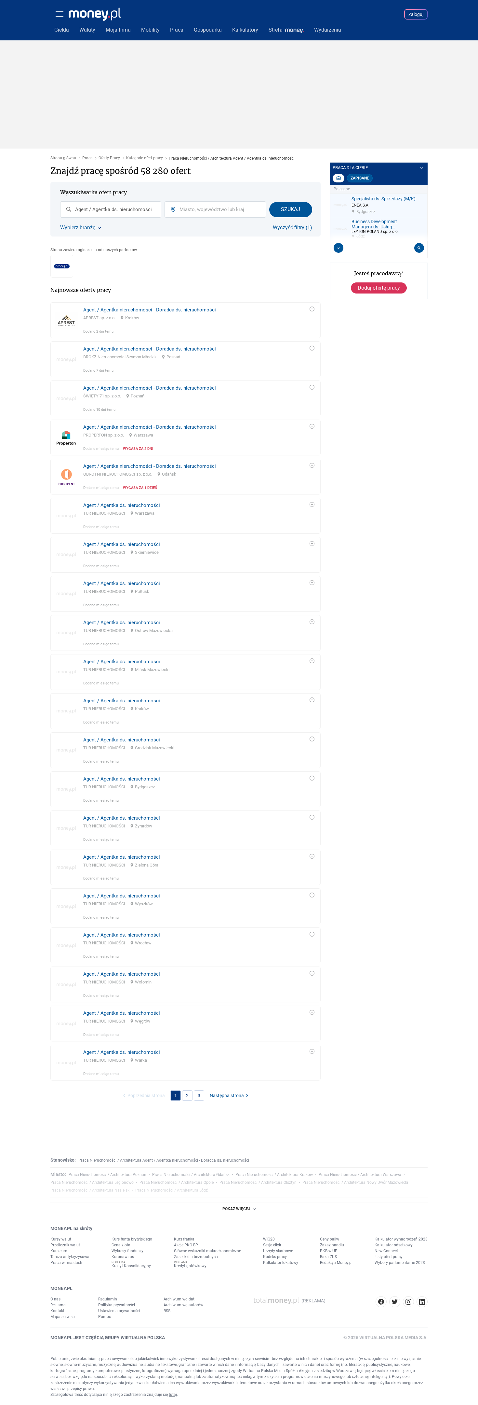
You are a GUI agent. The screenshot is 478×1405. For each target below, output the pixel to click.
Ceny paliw (329, 1239)
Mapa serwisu (62, 1316)
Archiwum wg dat (179, 1299)
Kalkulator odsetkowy (394, 1245)
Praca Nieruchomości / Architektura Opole (176, 1182)
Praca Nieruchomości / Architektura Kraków (274, 1174)
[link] (185, 320)
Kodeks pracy (275, 1256)
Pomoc (104, 1316)
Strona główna (63, 158)
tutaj (173, 1394)
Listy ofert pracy (389, 1256)
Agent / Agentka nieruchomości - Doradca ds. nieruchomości (149, 310)
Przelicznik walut (65, 1245)
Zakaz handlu (332, 1245)
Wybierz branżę (77, 228)
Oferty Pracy (109, 158)
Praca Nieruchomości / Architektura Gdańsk (191, 1174)
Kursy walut (60, 1239)
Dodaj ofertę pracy (379, 288)
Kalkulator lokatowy (280, 1262)
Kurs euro (58, 1251)
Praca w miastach (66, 1262)
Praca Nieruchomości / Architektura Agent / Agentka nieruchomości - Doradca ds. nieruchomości (163, 1160)
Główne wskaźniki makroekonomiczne (207, 1251)
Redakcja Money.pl (336, 1262)
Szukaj (290, 209)
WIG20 (269, 1239)
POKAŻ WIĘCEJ (236, 1209)
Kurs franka (184, 1239)
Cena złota (121, 1245)
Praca (87, 158)
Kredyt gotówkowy (190, 1266)
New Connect (386, 1251)
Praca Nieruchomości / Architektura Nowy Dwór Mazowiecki (355, 1182)
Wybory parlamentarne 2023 (400, 1262)
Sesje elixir (272, 1245)
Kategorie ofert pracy (144, 158)
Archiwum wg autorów (183, 1305)
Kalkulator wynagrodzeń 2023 (401, 1239)
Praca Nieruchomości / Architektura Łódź (171, 1190)
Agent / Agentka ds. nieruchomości (121, 505)
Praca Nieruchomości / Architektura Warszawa (360, 1174)
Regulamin (107, 1299)
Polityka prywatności (116, 1305)
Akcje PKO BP (186, 1245)
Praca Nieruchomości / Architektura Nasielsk (89, 1190)
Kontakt (57, 1311)
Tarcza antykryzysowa (69, 1256)
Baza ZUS (328, 1256)
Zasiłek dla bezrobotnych (196, 1256)
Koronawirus (123, 1256)
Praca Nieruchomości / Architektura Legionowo (92, 1182)
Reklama (58, 1305)
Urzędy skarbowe (278, 1251)
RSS (167, 1311)
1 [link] (175, 1095)
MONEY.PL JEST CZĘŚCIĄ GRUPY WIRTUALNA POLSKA (107, 1337)
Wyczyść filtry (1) (292, 228)
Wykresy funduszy (127, 1251)
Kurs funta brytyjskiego (132, 1239)
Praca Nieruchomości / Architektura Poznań (107, 1174)
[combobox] (110, 209)
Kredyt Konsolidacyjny (131, 1266)
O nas (55, 1299)
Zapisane (360, 178)
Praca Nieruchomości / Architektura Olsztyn (258, 1182)
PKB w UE (328, 1251)
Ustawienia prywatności (119, 1311)
